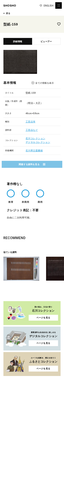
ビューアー (46, 41)
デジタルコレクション (38, 142)
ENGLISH (48, 5)
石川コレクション (35, 138)
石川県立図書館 (34, 150)
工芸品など (32, 130)
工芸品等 (30, 121)
